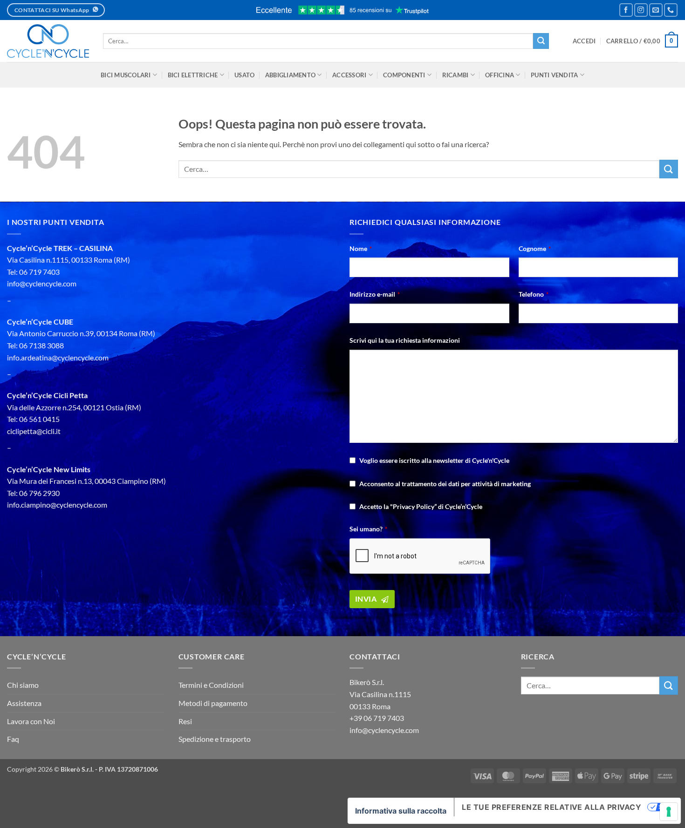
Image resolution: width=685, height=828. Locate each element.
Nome (360, 248)
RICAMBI (455, 75)
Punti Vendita (554, 75)
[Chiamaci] (671, 10)
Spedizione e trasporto (214, 738)
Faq (13, 738)
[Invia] (541, 41)
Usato (244, 75)
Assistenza (24, 703)
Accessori (349, 75)
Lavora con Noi (31, 721)
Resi (185, 721)
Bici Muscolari (126, 75)
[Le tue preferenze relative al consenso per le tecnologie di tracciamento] (669, 812)
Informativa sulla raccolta (400, 810)
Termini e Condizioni (211, 684)
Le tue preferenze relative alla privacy (551, 807)
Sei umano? (368, 529)
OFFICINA (499, 75)
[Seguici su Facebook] (626, 10)
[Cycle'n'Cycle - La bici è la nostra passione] (48, 41)
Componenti (404, 75)
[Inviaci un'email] (656, 10)
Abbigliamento (290, 75)
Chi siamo (23, 684)
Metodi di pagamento (212, 703)
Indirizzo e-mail (374, 294)
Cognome (535, 248)
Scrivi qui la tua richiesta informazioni (404, 340)
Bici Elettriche (193, 75)
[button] (584, 41)
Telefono (533, 294)
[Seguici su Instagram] (641, 10)
